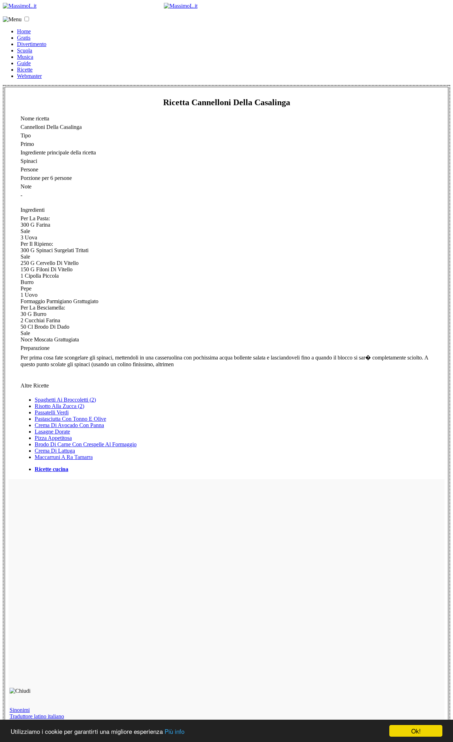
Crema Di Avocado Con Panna (69, 425)
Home (24, 31)
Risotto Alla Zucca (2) (59, 406)
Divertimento (31, 44)
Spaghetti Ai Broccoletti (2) (65, 400)
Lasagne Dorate (52, 432)
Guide (24, 63)
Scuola (24, 50)
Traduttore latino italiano (37, 716)
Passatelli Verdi (52, 412)
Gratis (23, 38)
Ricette (25, 70)
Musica (25, 57)
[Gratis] (180, 6)
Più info (174, 731)
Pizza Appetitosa (53, 438)
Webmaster (29, 76)
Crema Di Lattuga (55, 451)
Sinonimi (20, 710)
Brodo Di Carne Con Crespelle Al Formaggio (86, 444)
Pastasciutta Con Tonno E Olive (70, 419)
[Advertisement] (60, 586)
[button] (26, 19)
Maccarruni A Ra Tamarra (64, 457)
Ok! (416, 730)
